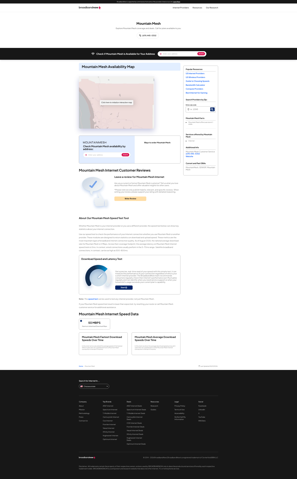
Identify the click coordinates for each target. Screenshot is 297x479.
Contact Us (83, 421)
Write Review (130, 199)
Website (189, 156)
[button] (181, 7)
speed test (93, 299)
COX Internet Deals (134, 423)
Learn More (176, 1)
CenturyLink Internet (111, 417)
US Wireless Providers (195, 77)
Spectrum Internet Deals (136, 409)
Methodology (84, 413)
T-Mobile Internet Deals (136, 413)
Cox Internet (108, 421)
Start (123, 288)
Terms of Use (179, 409)
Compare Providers (194, 89)
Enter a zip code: (191, 105)
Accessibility (179, 413)
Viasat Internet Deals (135, 430)
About (81, 406)
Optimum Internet (110, 439)
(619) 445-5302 (149, 35)
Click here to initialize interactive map (116, 102)
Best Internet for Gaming (196, 93)
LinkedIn (201, 409)
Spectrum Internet (110, 409)
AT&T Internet (108, 406)
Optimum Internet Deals (136, 444)
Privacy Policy (179, 406)
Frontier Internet (109, 424)
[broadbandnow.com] (90, 8)
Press (81, 417)
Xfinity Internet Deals (135, 434)
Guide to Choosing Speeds (197, 81)
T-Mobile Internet (109, 413)
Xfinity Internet (109, 432)
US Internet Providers (195, 73)
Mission (82, 409)
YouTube (201, 417)
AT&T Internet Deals (134, 406)
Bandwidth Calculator (195, 85)
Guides (153, 409)
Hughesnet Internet (110, 435)
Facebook (202, 406)
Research (154, 406)
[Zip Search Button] (212, 109)
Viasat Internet (108, 428)
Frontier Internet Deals (135, 427)
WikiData (201, 421)
